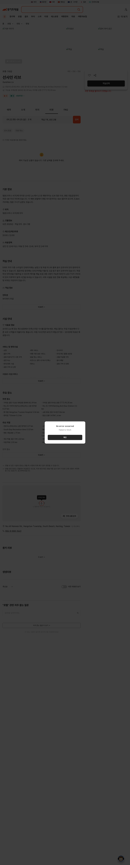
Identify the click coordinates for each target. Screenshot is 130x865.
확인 (65, 437)
